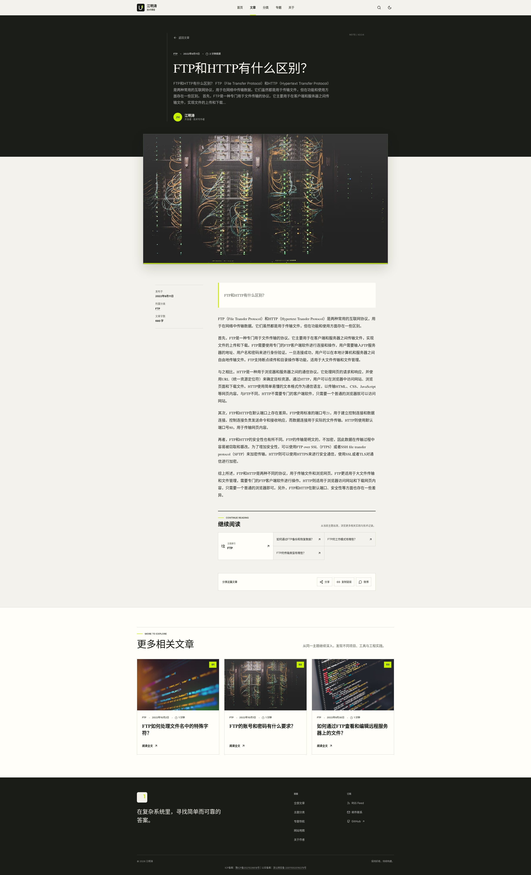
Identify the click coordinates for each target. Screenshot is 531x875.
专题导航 (299, 821)
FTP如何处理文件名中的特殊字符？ (175, 729)
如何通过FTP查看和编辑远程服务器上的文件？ (352, 729)
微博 (366, 582)
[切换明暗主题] (389, 7)
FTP (175, 53)
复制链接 (347, 582)
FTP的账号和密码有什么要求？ (262, 725)
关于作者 (299, 839)
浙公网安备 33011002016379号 (289, 867)
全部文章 (299, 803)
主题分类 (299, 812)
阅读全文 (147, 745)
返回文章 (184, 37)
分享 (327, 582)
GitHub (356, 821)
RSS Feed (358, 803)
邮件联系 (357, 812)
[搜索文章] (379, 7)
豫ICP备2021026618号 (247, 867)
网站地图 (299, 830)
